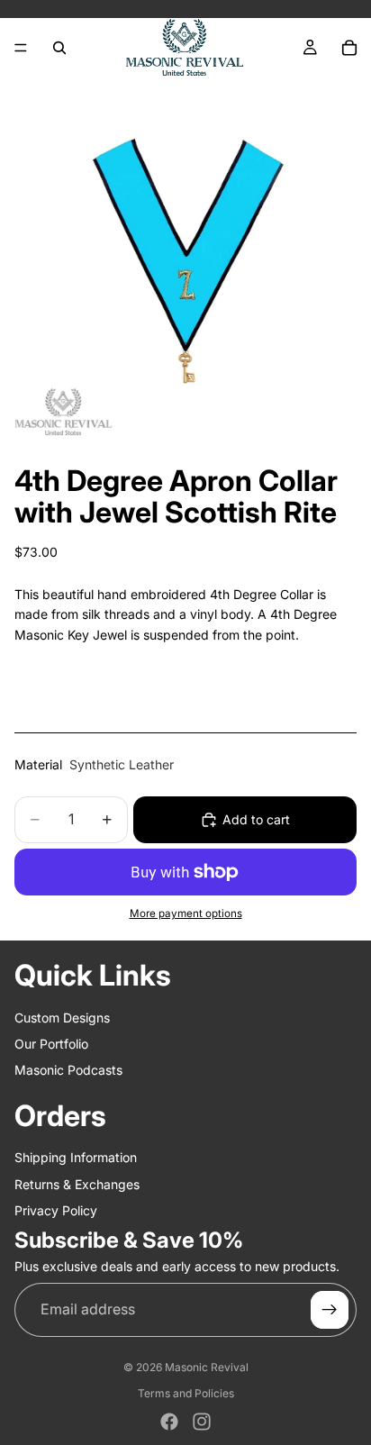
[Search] (59, 48)
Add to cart (256, 819)
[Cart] (349, 48)
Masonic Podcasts (68, 1069)
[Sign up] (329, 1310)
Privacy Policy (55, 1210)
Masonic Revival (207, 1367)
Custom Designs (62, 1017)
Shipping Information (75, 1157)
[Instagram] (202, 1421)
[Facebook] (169, 1421)
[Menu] (20, 47)
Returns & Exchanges (77, 1184)
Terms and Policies (186, 1393)
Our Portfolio (51, 1043)
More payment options (186, 913)
